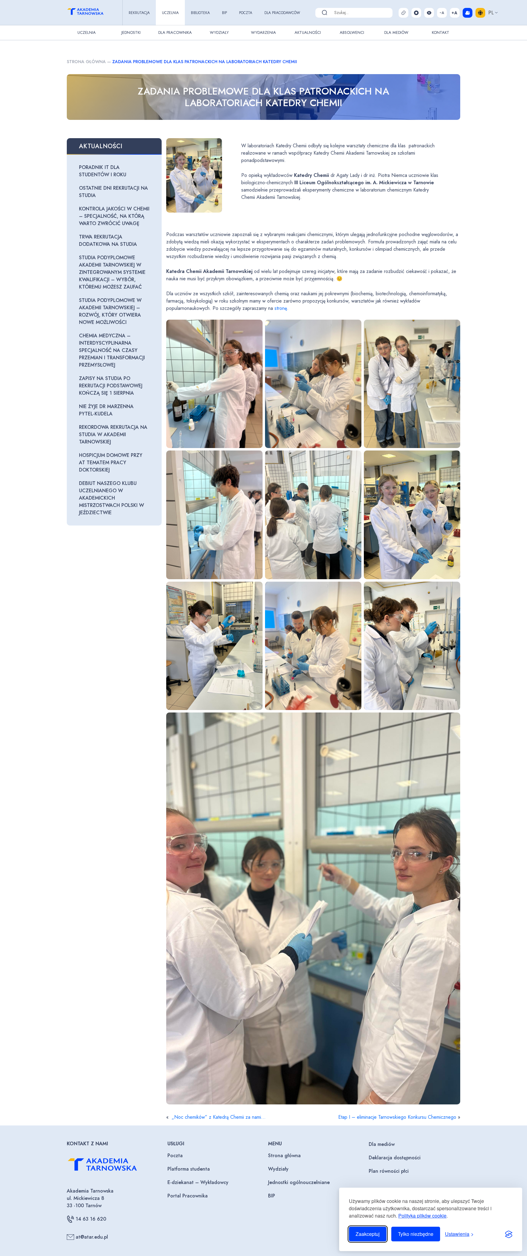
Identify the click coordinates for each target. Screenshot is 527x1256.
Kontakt (440, 32)
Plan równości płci (389, 1171)
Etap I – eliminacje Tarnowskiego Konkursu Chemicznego (397, 1117)
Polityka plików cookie (422, 1215)
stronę (280, 308)
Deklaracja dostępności (395, 1157)
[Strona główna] (91, 12)
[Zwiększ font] (455, 13)
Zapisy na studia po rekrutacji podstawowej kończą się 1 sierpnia (110, 386)
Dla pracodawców (282, 13)
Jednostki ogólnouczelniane (299, 1182)
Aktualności (308, 32)
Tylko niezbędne (415, 1233)
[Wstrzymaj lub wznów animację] (416, 13)
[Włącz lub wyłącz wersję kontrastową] (429, 13)
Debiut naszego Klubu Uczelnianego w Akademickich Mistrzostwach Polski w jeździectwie (111, 498)
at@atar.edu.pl (92, 1236)
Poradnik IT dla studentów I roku (102, 171)
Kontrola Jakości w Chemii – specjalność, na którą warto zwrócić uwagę (114, 216)
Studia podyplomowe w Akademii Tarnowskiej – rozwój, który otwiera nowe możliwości (110, 311)
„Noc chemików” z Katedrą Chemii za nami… (218, 1117)
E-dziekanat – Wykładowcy (197, 1182)
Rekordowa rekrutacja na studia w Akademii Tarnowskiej (113, 434)
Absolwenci (352, 32)
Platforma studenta (188, 1168)
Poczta (245, 13)
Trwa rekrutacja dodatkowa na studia (108, 240)
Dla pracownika (175, 32)
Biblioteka (200, 13)
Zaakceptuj (368, 1233)
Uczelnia (170, 13)
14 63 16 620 (91, 1218)
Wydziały (219, 32)
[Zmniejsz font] (442, 13)
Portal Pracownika (187, 1195)
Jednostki (131, 32)
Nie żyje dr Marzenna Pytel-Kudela (106, 410)
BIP (224, 13)
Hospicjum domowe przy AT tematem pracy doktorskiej (110, 462)
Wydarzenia (263, 32)
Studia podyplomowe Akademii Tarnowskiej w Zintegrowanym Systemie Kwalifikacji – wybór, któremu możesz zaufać (112, 272)
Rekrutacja (139, 13)
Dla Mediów (396, 32)
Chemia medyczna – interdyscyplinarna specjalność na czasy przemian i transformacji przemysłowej (112, 350)
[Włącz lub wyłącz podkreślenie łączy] (403, 13)
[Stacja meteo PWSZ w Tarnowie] (467, 13)
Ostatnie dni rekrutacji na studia (113, 192)
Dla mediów (382, 1144)
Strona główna (86, 62)
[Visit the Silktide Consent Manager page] (508, 1234)
